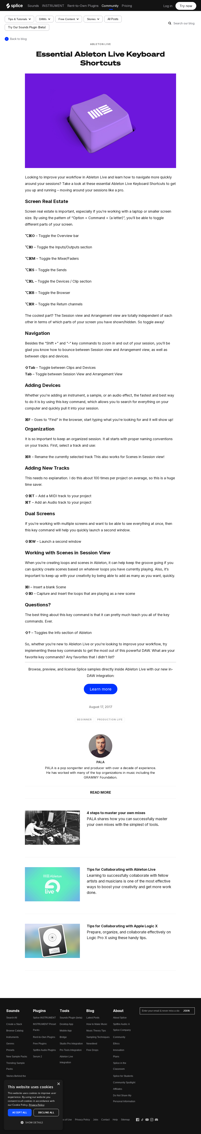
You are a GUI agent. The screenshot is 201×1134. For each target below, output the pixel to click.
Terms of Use (65, 1119)
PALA (100, 762)
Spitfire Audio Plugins (44, 1050)
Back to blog (18, 38)
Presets (10, 1050)
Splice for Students (123, 1076)
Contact (105, 1119)
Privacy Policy (82, 1119)
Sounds (33, 6)
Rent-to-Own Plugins (83, 6)
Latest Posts (92, 1017)
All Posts (113, 19)
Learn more (100, 689)
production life (110, 719)
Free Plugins (40, 1043)
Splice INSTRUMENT (44, 1017)
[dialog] (33, 1105)
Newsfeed (91, 1043)
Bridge (63, 1037)
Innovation (118, 1050)
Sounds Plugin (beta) (71, 1017)
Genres (10, 1043)
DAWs (43, 19)
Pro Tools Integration (71, 1050)
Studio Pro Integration (71, 1043)
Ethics (116, 1043)
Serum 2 (37, 1056)
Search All (11, 1017)
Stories (91, 19)
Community (110, 6)
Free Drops (92, 1050)
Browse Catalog (14, 1030)
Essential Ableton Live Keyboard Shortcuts (100, 58)
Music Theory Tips (96, 1030)
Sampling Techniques (98, 1037)
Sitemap (125, 1119)
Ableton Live (100, 44)
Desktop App (66, 1024)
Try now (186, 6)
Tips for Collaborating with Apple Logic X (122, 926)
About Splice (120, 1017)
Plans (116, 1056)
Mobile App (66, 1030)
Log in (167, 6)
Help (115, 1119)
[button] (33, 1122)
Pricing (127, 6)
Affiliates (117, 1089)
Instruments (12, 1037)
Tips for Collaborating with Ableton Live (121, 869)
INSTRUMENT (53, 6)
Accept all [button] (19, 1112)
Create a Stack (14, 1024)
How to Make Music (96, 1024)
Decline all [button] (46, 1112)
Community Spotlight (124, 1082)
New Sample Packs (16, 1056)
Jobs (95, 1119)
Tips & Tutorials (17, 19)
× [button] (58, 1084)
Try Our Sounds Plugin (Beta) (27, 27)
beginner (84, 719)
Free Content (66, 19)
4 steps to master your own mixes (116, 813)
